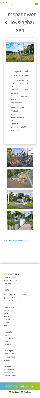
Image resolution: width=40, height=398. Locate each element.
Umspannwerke (10, 376)
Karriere (7, 326)
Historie (7, 313)
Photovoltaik (9, 372)
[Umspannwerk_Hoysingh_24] (20, 209)
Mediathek (8, 338)
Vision (6, 310)
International (9, 319)
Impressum (17, 386)
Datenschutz (28, 386)
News (6, 335)
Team (6, 316)
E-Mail (10, 301)
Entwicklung (9, 354)
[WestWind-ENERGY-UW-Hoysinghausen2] (20, 167)
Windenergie (9, 369)
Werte (6, 323)
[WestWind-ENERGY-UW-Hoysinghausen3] (20, 188)
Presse (7, 341)
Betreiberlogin (10, 344)
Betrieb (7, 360)
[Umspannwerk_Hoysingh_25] (20, 230)
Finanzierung (9, 357)
